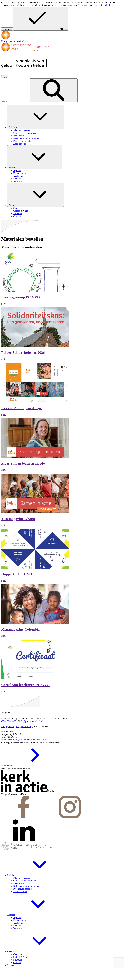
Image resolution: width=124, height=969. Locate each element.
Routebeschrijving (10, 739)
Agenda (17, 917)
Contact (17, 962)
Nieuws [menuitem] (17, 178)
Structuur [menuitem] (17, 213)
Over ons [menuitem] (17, 208)
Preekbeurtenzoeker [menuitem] (22, 141)
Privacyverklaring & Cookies (33, 739)
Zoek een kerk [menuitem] (20, 143)
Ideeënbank (18, 883)
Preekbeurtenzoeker (22, 888)
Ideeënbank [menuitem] (18, 135)
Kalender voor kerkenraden (26, 886)
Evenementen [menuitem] (19, 173)
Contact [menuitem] (17, 216)
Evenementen (19, 920)
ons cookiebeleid (102, 5)
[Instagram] (70, 817)
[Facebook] (24, 817)
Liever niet (6, 29)
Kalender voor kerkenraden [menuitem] (26, 138)
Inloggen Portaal (23, 726)
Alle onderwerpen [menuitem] (22, 130)
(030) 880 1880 (8, 721)
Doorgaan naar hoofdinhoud (14, 41)
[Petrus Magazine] (50, 791)
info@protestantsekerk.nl (31, 721)
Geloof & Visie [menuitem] (20, 210)
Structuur (17, 959)
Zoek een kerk (20, 891)
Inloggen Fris (7, 726)
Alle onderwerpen (22, 878)
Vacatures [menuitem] (18, 181)
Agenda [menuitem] (17, 170)
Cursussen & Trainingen (24, 880)
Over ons (12, 205)
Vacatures (18, 928)
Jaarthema (18, 923)
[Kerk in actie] (24, 791)
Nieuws (17, 925)
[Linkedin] (24, 840)
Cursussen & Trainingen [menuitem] (24, 133)
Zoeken (11, 965)
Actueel (12, 167)
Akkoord (63, 29)
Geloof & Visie (20, 957)
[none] (65, 125)
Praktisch (12, 127)
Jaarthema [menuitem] (18, 176)
